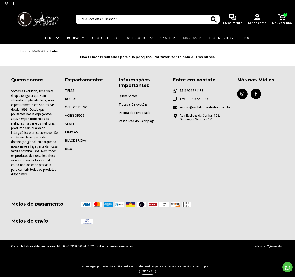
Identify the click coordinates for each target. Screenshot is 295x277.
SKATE (166, 38)
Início (23, 51)
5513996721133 (192, 90)
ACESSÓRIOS (138, 38)
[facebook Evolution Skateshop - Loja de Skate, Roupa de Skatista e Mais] (13, 3)
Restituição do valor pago (137, 121)
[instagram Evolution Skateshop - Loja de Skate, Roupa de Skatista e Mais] (6, 3)
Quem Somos (128, 96)
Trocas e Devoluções (133, 104)
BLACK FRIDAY (221, 38)
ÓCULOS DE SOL (105, 38)
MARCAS (190, 38)
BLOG (246, 38)
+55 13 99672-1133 (194, 99)
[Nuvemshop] (269, 247)
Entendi (147, 271)
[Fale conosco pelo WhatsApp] (287, 267)
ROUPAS (74, 38)
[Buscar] (213, 19)
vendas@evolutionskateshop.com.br (205, 107)
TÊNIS (50, 38)
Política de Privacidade (134, 113)
